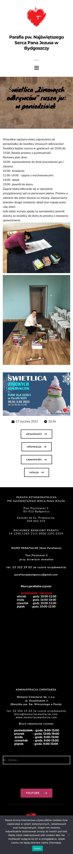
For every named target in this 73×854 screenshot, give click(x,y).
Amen (37, 848)
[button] (36, 248)
